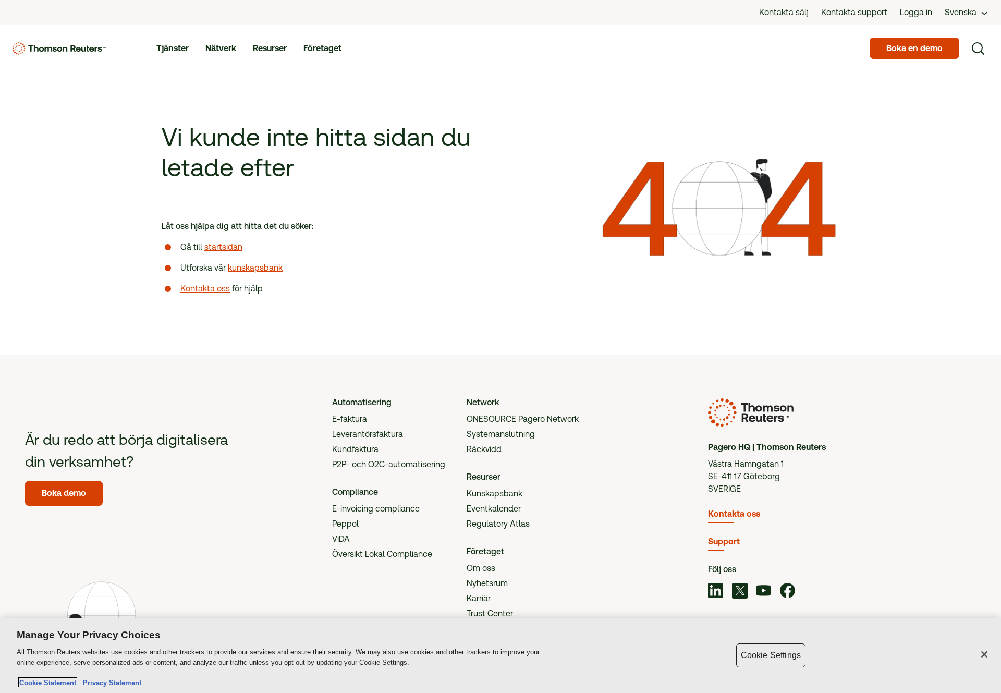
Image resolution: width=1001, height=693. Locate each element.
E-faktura (349, 419)
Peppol (345, 524)
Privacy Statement (110, 682)
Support (724, 541)
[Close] (984, 654)
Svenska (960, 12)
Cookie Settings (771, 655)
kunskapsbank (255, 268)
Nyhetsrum (487, 583)
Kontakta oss (205, 289)
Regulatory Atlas (498, 524)
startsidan (223, 247)
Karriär (479, 598)
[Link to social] (716, 592)
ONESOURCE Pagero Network (523, 419)
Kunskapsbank (494, 494)
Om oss (481, 568)
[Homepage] (59, 48)
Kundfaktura (355, 449)
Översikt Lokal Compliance (382, 554)
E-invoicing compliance (376, 509)
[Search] (978, 48)
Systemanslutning (501, 434)
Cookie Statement (47, 682)
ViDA (341, 539)
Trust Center (490, 613)
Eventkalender (494, 509)
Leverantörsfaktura (367, 434)
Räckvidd (484, 449)
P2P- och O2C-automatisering (388, 464)
